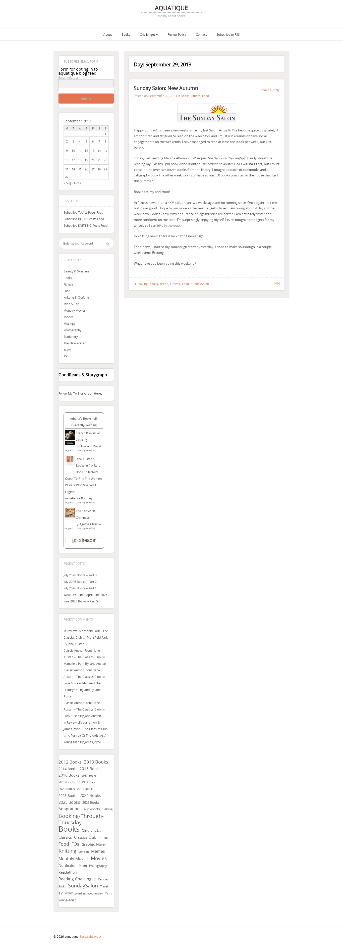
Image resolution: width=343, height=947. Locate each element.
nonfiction (68, 865)
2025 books (69, 802)
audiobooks (92, 809)
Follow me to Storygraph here (80, 393)
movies (99, 858)
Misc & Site (71, 304)
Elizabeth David (90, 446)
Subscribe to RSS (228, 34)
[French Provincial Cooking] (70, 444)
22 (105, 160)
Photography (72, 330)
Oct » (77, 183)
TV (65, 356)
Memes (98, 851)
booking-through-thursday (81, 819)
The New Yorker (75, 343)
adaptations (70, 809)
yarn (108, 893)
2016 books (69, 775)
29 (105, 169)
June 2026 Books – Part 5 (81, 601)
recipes (103, 879)
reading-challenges (77, 879)
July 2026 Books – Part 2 (80, 582)
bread (164, 284)
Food (67, 291)
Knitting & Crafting (76, 297)
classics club (85, 837)
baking (107, 809)
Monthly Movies (75, 310)
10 (73, 151)
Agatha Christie (90, 524)
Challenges (147, 34)
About (107, 34)
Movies (69, 317)
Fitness (68, 284)
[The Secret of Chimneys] (70, 516)
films (103, 837)
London (84, 852)
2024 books (90, 795)
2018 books (67, 782)
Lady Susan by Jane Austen (82, 716)
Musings (69, 323)
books (69, 829)
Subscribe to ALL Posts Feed (83, 212)
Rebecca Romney (80, 498)
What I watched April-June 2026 (85, 595)
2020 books (67, 789)
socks (62, 886)
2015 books (90, 768)
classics (65, 837)
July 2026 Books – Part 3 (80, 575)
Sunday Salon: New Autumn (166, 88)
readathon (68, 872)
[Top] (276, 283)
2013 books (96, 762)
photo (83, 866)
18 (80, 160)
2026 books (90, 802)
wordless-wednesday (89, 893)
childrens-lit (91, 830)
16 (67, 160)
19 (86, 160)
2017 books (89, 775)
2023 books (68, 795)
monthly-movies (74, 858)
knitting (67, 851)
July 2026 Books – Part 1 (80, 588)
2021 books (85, 789)
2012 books (70, 762)
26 (86, 169)
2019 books (86, 782)
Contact (201, 34)
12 (86, 151)
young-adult (67, 900)
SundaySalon (83, 885)
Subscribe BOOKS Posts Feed (84, 219)
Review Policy (176, 34)
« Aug (67, 183)
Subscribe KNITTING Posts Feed (85, 225)
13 (93, 151)
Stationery (71, 337)
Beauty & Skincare (76, 271)
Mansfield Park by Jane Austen (85, 663)
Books (126, 34)
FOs (75, 844)
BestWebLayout (90, 936)
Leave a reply (270, 90)
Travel (68, 350)
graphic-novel (94, 844)
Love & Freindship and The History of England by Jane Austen (82, 689)
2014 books (68, 768)
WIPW (69, 893)
